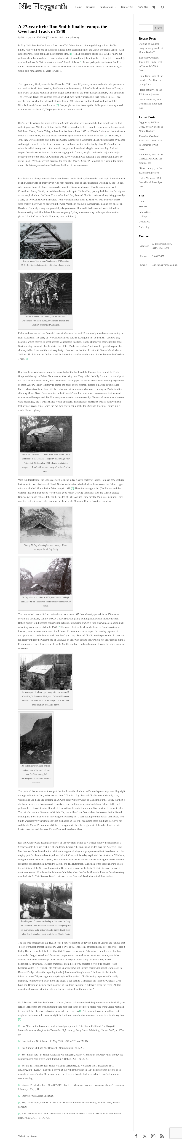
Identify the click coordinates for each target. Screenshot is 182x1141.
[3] (57, 105)
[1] (70, 54)
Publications (106, 7)
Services (90, 7)
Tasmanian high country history (63, 37)
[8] (80, 1011)
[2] (80, 62)
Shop (144, 216)
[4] (106, 135)
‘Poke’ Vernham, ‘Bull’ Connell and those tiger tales (150, 103)
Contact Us (127, 7)
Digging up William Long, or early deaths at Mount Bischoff (151, 48)
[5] (26, 358)
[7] (59, 627)
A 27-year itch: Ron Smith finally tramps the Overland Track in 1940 (62, 29)
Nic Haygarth (28, 37)
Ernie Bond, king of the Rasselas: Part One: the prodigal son (151, 80)
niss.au (33, 1136)
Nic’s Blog (143, 7)
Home (78, 7)
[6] (72, 488)
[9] (19, 1019)
